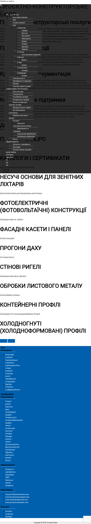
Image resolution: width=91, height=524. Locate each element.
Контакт (5, 507)
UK (7, 165)
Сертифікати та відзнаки (22, 81)
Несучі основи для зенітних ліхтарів (18, 103)
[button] (38, 89)
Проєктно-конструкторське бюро (22, 124)
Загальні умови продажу (22, 150)
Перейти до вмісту (7, 1)
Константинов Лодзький (31, 55)
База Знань (7, 490)
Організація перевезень (26, 136)
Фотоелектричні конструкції (17, 111)
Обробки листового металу (18, 117)
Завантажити (8, 465)
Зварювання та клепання (21, 130)
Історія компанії (19, 23)
